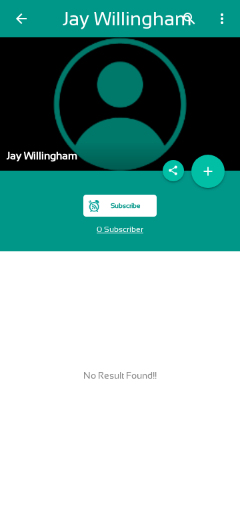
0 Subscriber (120, 229)
